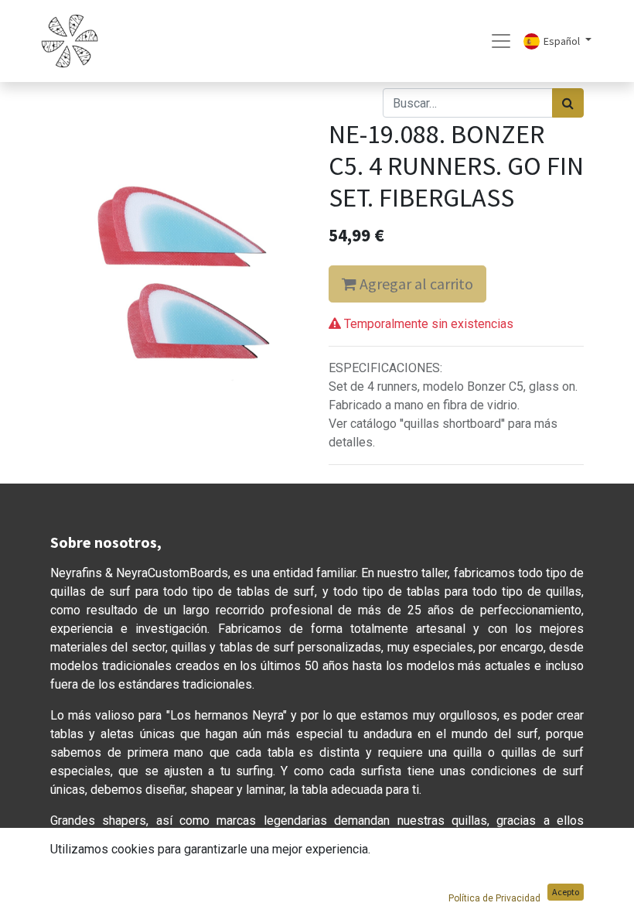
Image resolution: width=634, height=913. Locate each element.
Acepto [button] (565, 892)
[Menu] (501, 41)
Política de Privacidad (494, 898)
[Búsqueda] (568, 103)
